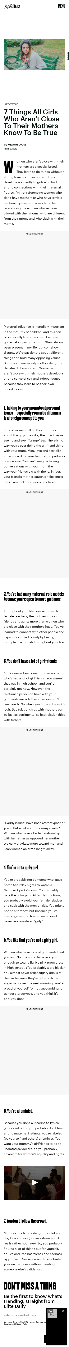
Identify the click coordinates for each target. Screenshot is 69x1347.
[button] (34, 1182)
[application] (34, 1183)
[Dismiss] (63, 1311)
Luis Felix (67, 56)
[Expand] (50, 1311)
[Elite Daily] (12, 6)
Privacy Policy (22, 1324)
